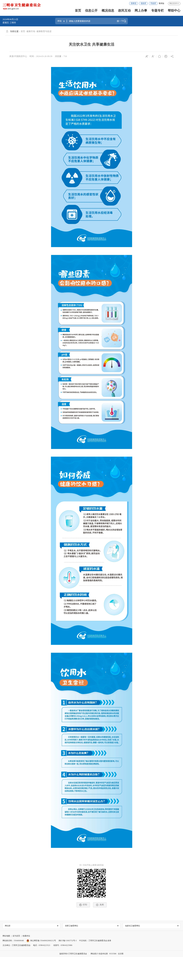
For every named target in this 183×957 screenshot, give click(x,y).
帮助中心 (174, 10)
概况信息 (108, 10)
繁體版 (161, 3)
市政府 (153, 3)
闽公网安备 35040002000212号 (43, 940)
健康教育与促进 (43, 31)
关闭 (102, 905)
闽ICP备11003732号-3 (68, 940)
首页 (78, 10)
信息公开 (91, 10)
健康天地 (30, 31)
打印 (85, 905)
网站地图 (6, 936)
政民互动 (124, 10)
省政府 (143, 3)
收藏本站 (26, 936)
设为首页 (16, 936)
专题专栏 (157, 10)
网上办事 (141, 10)
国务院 (133, 3)
